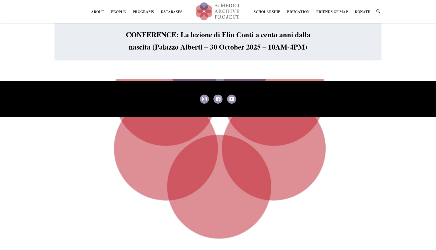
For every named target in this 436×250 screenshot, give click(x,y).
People (118, 11)
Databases (171, 11)
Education (298, 11)
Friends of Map (332, 11)
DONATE (362, 11)
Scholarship (267, 11)
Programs (143, 11)
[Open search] (378, 11)
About (97, 11)
